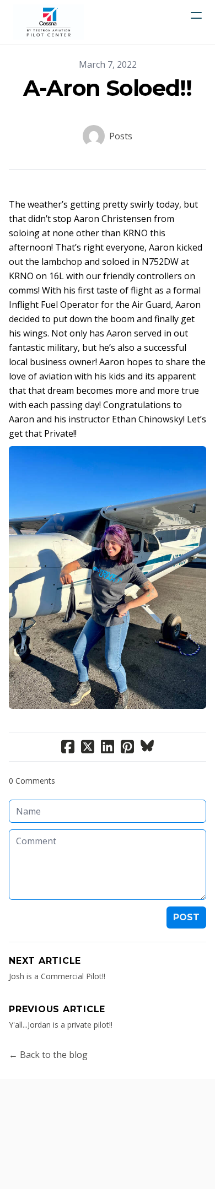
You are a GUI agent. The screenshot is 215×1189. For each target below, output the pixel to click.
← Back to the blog (48, 1055)
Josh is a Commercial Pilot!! (57, 976)
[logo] (48, 22)
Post (186, 917)
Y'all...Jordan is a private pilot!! (60, 1024)
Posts (120, 136)
